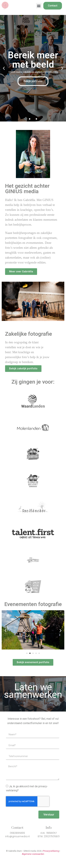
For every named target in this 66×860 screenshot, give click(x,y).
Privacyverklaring (51, 851)
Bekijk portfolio (33, 81)
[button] (39, 5)
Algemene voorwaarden (33, 854)
